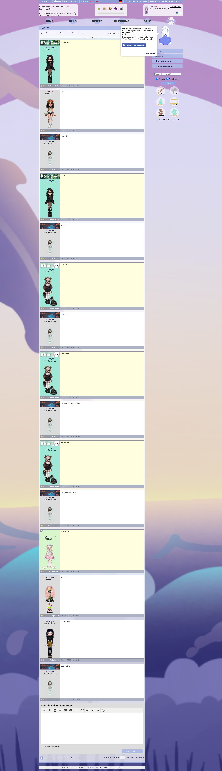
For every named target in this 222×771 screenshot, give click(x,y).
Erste (105, 33)
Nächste (130, 757)
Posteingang (45, 1)
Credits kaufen (118, 767)
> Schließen (150, 54)
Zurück (111, 33)
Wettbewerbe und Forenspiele (58, 33)
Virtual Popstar (78, 33)
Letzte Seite (139, 757)
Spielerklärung (92, 767)
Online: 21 (74, 1)
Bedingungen (105, 767)
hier (129, 35)
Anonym (50, 47)
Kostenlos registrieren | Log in (165, 1)
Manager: (90, 1)
